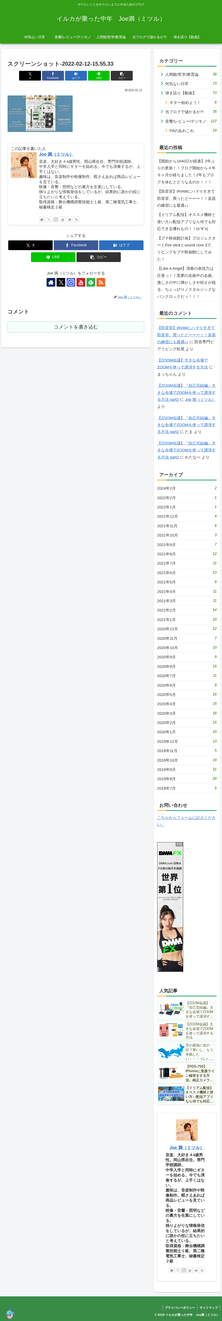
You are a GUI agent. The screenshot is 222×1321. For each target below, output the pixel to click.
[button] (122, 76)
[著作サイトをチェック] (42, 219)
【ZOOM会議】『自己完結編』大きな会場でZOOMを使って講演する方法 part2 (186, 392)
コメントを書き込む (76, 327)
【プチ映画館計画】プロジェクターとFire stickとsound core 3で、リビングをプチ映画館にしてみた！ (186, 248)
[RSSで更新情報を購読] (76, 219)
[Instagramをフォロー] (56, 219)
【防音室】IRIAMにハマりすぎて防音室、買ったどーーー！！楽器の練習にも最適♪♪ (186, 198)
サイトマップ (209, 1307)
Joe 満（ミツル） (56, 154)
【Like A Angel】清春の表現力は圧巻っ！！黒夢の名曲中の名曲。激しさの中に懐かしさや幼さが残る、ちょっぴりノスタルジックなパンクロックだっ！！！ (186, 282)
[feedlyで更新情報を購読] (69, 219)
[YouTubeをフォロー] (62, 219)
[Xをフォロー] (49, 219)
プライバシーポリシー (180, 1307)
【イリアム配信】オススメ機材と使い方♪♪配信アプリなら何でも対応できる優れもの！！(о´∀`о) (186, 222)
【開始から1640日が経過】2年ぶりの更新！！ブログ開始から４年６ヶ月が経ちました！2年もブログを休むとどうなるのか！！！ (186, 171)
